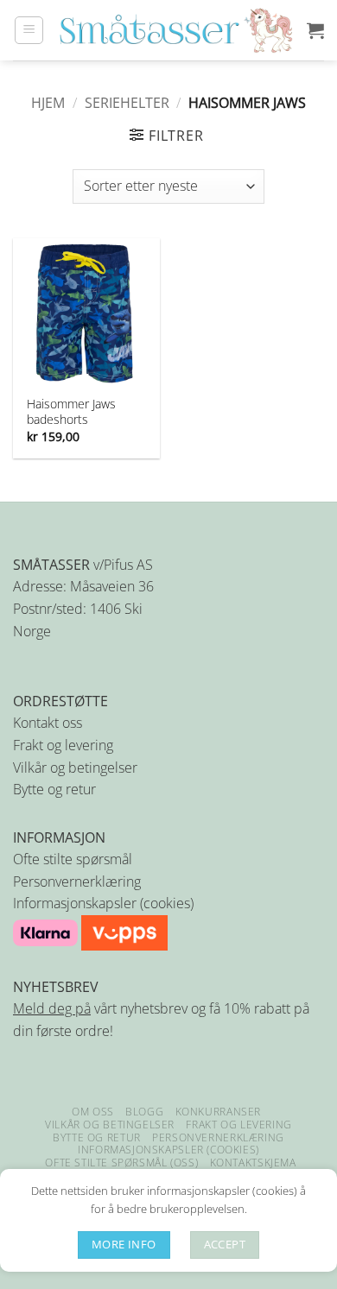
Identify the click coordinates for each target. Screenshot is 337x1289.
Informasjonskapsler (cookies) (103, 903)
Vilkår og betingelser (75, 767)
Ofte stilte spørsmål (72, 859)
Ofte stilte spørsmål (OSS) (121, 1162)
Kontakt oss (47, 722)
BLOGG (144, 1111)
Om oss (93, 1111)
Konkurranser (218, 1111)
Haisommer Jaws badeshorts (71, 411)
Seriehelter (127, 102)
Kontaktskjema (253, 1162)
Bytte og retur (54, 789)
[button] (29, 30)
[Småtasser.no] (175, 30)
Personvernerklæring (77, 881)
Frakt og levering (63, 745)
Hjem (48, 102)
